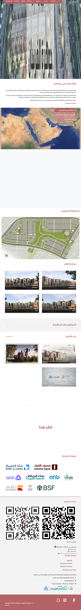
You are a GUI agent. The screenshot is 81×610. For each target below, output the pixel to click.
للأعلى (7, 605)
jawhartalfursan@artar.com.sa (67, 553)
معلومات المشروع (66, 566)
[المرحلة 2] (59, 353)
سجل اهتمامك (9, 1)
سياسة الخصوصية (66, 563)
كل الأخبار (9, 336)
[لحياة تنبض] (22, 353)
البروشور (23, 1)
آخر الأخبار (17, 1)
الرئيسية (53, 1)
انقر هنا (45, 427)
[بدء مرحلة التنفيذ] (59, 377)
